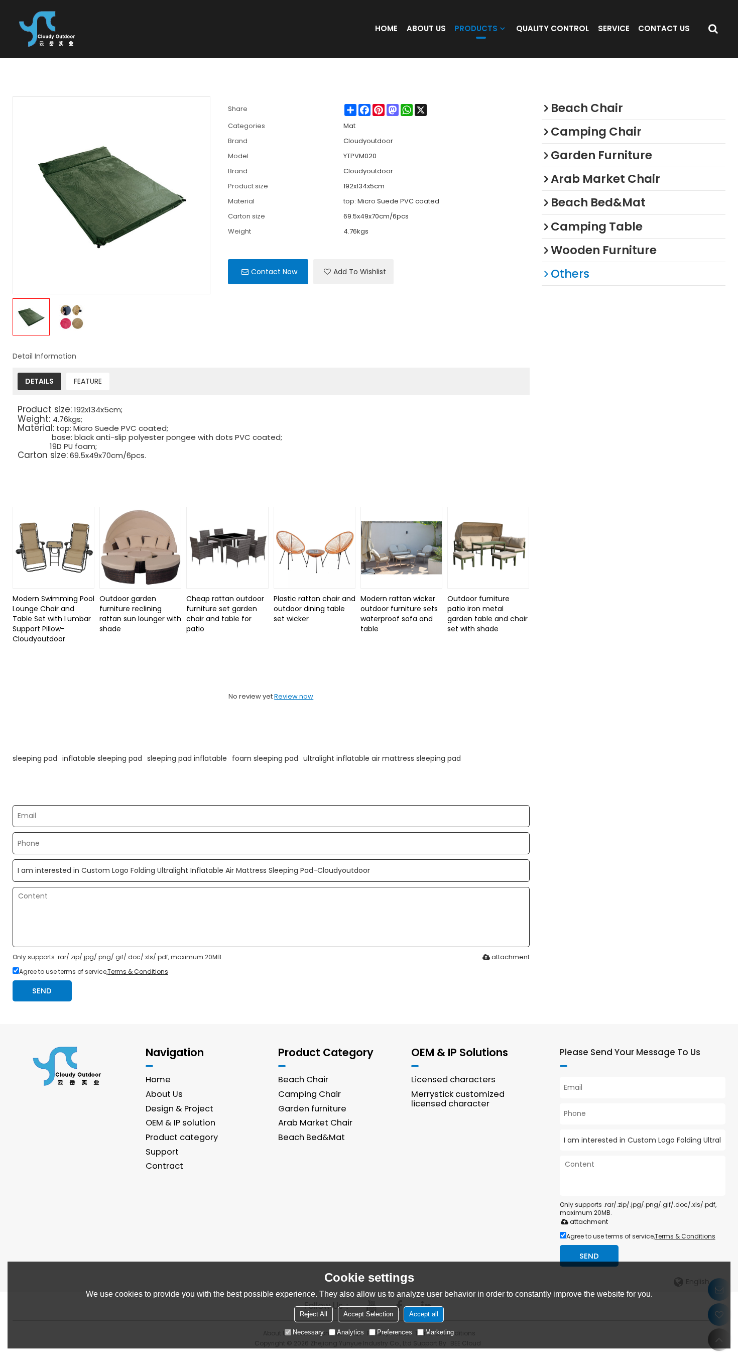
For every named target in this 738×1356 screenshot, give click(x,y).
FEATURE (88, 381)
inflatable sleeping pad (102, 758)
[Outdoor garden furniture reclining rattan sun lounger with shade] (140, 548)
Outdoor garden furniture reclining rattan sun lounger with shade (140, 614)
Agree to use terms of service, (93, 971)
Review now (293, 696)
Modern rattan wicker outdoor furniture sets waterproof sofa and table (399, 614)
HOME (386, 28)
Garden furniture (312, 1108)
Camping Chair (309, 1094)
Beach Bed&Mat (311, 1137)
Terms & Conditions (137, 971)
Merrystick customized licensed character (458, 1098)
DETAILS (39, 381)
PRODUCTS (476, 28)
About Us (164, 1094)
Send (42, 990)
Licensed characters (453, 1079)
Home (158, 1079)
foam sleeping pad (265, 758)
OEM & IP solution (180, 1122)
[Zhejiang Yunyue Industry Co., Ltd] (50, 28)
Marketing (439, 1332)
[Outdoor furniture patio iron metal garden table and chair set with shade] (488, 548)
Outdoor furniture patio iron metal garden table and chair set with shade (487, 614)
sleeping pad (35, 758)
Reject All (313, 1314)
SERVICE (614, 28)
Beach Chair (303, 1079)
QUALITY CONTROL (552, 28)
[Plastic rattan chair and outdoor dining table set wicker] (314, 548)
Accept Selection (368, 1314)
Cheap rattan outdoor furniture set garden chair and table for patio (225, 614)
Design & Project (179, 1108)
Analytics (350, 1332)
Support (162, 1152)
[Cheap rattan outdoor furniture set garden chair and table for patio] (227, 548)
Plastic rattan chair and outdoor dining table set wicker (314, 609)
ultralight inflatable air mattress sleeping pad (382, 758)
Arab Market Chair (315, 1122)
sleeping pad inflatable (187, 758)
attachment (510, 957)
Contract (164, 1166)
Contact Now (274, 272)
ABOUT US (426, 28)
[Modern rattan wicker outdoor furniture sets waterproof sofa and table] (401, 548)
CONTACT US (664, 28)
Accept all (423, 1314)
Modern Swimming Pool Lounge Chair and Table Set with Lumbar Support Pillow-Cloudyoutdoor (53, 619)
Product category (182, 1137)
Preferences (394, 1332)
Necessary (308, 1332)
